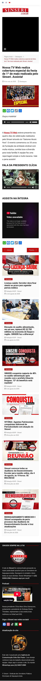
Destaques (23, 81)
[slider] (35, 122)
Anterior (9, 250)
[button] (20, 179)
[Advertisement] (20, 32)
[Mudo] (31, 122)
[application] (20, 122)
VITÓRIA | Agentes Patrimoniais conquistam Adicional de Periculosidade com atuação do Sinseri (18, 425)
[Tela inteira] (36, 187)
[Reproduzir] (5, 122)
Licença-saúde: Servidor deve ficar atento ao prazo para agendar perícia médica (20, 285)
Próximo (31, 250)
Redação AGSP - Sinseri (14, 291)
